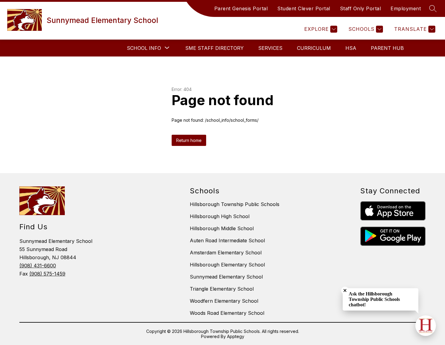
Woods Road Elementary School (227, 313)
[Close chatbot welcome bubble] (345, 290)
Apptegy (235, 336)
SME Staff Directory (214, 48)
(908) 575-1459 (47, 274)
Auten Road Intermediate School (227, 240)
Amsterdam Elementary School (226, 253)
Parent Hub (387, 48)
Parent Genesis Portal (241, 8)
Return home (189, 140)
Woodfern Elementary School (224, 301)
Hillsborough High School (219, 216)
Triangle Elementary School (222, 289)
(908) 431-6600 (37, 266)
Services (270, 48)
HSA (350, 48)
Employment (406, 8)
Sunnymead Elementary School (226, 277)
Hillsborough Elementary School (227, 265)
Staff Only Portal (360, 8)
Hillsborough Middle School (222, 228)
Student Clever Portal (303, 8)
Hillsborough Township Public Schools (234, 204)
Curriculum (314, 48)
